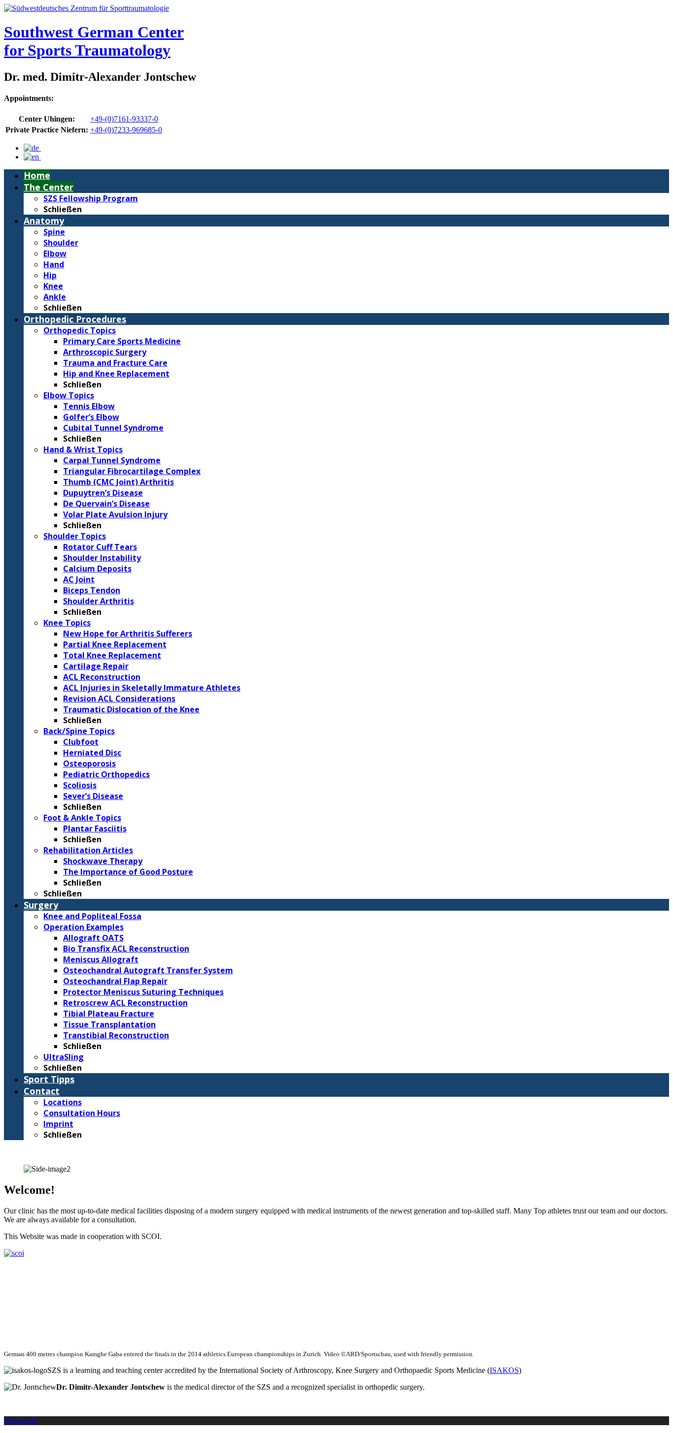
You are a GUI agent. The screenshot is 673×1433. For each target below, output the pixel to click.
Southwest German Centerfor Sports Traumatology (94, 41)
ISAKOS (504, 1370)
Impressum (21, 1420)
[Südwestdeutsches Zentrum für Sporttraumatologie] (86, 8)
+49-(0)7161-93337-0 (124, 119)
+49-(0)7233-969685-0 (126, 130)
